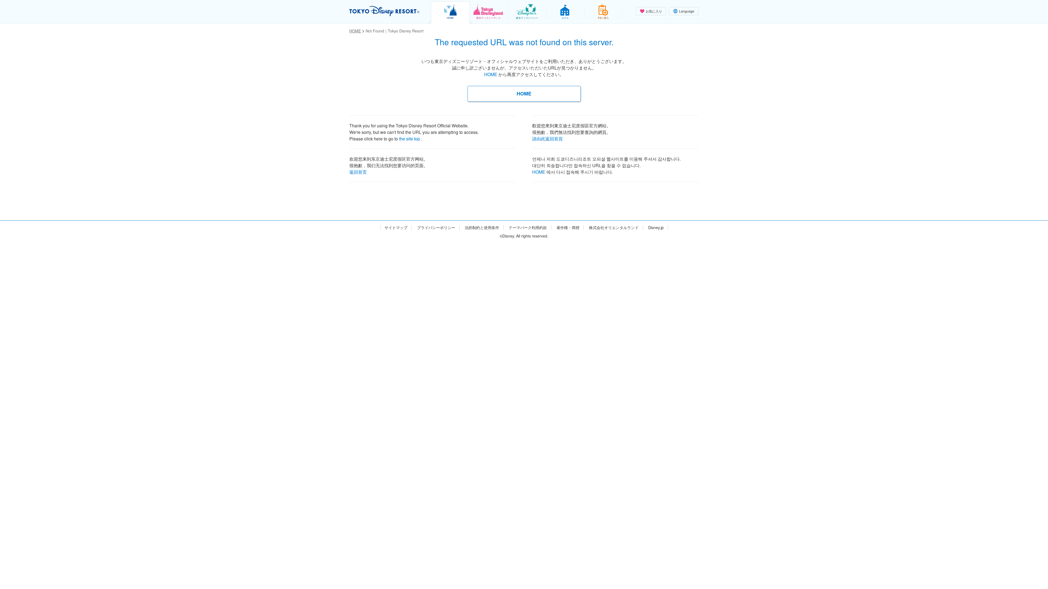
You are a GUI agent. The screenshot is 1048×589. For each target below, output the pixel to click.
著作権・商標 (567, 227)
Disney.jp (656, 227)
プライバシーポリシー (436, 227)
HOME (490, 74)
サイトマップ (396, 227)
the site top (409, 138)
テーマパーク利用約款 (528, 227)
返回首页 (358, 171)
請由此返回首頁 (547, 138)
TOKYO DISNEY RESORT (384, 11)
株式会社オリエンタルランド (614, 227)
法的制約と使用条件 (482, 227)
